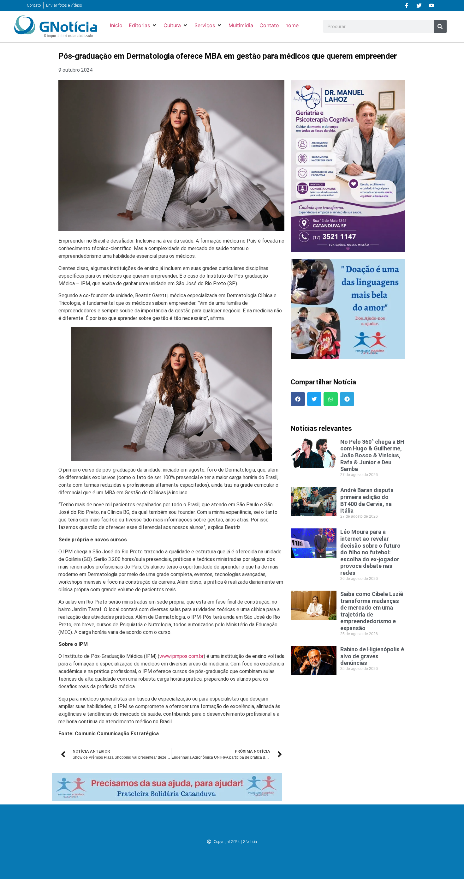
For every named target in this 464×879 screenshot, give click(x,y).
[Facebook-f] (407, 5)
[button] (143, 25)
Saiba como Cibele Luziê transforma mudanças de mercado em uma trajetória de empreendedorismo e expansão (371, 611)
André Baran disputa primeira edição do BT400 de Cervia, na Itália (367, 500)
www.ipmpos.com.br (181, 656)
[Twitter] (419, 5)
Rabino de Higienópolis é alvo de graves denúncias (372, 656)
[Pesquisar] (440, 26)
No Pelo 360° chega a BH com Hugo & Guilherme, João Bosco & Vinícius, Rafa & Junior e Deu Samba (372, 455)
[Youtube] (431, 5)
